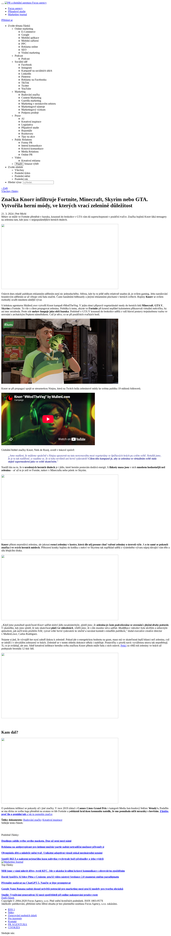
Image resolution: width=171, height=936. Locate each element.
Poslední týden (22, 173)
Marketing (20, 91)
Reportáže (26, 130)
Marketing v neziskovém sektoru (38, 103)
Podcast (19, 55)
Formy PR (26, 142)
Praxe (18, 115)
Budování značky (30, 94)
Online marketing (24, 28)
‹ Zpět (4, 188)
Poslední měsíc (22, 176)
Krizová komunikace (32, 148)
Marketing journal (17, 14)
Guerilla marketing (31, 100)
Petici (123, 645)
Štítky (11, 912)
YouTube (26, 88)
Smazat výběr (31, 163)
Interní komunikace (31, 145)
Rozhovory (27, 133)
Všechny (19, 170)
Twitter (25, 85)
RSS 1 (11, 909)
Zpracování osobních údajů (22, 915)
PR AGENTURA (17, 924)
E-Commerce (28, 31)
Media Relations (30, 151)
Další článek (7, 897)
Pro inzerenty (15, 918)
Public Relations (23, 139)
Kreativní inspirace (31, 121)
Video (18, 157)
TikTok (25, 82)
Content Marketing (31, 97)
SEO (24, 49)
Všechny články (9, 191)
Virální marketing (30, 52)
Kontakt (12, 921)
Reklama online (29, 46)
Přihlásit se (7, 20)
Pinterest (25, 76)
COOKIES (14, 927)
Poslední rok (21, 179)
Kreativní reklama (30, 160)
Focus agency (15, 8)
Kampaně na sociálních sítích (36, 70)
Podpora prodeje (30, 112)
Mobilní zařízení (30, 40)
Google (25, 34)
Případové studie (17, 11)
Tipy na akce (28, 136)
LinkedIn (26, 73)
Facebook (26, 64)
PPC (23, 43)
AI (22, 118)
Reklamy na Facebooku (33, 79)
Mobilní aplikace (30, 37)
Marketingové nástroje (33, 106)
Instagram (26, 67)
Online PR (27, 154)
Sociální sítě (21, 61)
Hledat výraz (15, 182)
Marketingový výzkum (33, 109)
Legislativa (27, 124)
